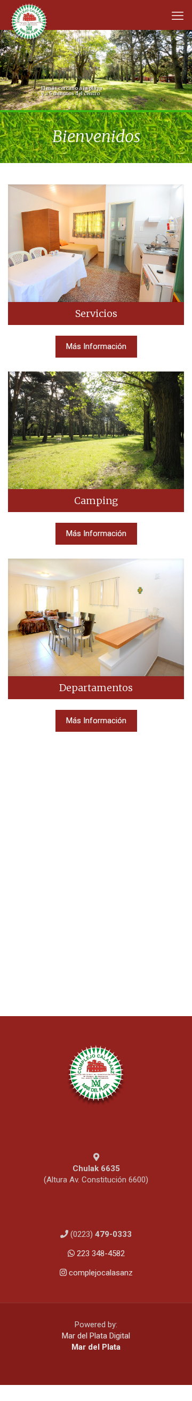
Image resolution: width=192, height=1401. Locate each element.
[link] (96, 254)
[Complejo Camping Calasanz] (29, 13)
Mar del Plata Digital (96, 1336)
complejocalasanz (100, 1273)
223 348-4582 (100, 1253)
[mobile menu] (178, 16)
